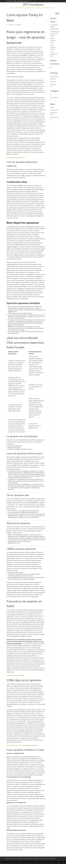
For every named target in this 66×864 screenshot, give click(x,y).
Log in (52, 107)
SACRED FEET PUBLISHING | (49, 7)
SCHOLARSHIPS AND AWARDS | (20, 7)
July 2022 (53, 79)
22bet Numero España (53, 47)
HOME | (12, 7)
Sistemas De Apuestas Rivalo (15, 675)
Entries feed (54, 110)
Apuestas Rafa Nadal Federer (16, 158)
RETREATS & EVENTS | (31, 7)
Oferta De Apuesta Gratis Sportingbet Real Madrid (22, 745)
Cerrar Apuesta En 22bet (53, 54)
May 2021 (53, 81)
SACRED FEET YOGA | (39, 7)
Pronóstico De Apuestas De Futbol (54, 34)
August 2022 (54, 76)
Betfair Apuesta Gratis (52, 40)
